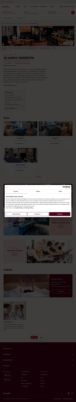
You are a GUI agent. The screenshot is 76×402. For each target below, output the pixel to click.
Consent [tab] (16, 191)
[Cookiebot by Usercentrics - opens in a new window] (63, 187)
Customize (37, 214)
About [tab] (60, 191)
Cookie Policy (19, 207)
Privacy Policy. (29, 207)
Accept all (59, 214)
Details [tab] (38, 191)
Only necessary (16, 214)
